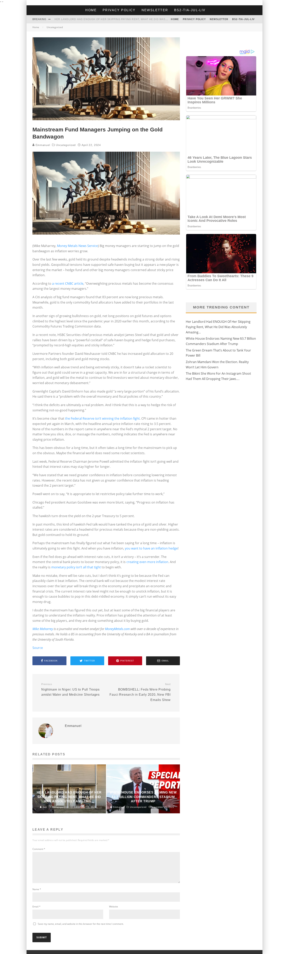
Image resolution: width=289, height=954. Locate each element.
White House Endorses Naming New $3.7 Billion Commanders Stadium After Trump (117, 19)
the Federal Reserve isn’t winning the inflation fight (102, 418)
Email (36, 906)
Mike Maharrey (42, 629)
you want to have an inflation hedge (151, 548)
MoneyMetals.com (117, 629)
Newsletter (155, 10)
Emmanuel (42, 145)
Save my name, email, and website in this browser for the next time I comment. (81, 924)
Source (37, 648)
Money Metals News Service (77, 246)
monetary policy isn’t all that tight (76, 567)
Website (113, 906)
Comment (38, 849)
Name (36, 889)
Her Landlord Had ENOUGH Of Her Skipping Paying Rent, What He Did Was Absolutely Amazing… (218, 326)
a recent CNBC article (67, 283)
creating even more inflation (147, 562)
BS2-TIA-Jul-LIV (190, 10)
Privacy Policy (119, 10)
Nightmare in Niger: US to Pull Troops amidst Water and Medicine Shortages (70, 689)
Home (91, 10)
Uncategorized (66, 145)
